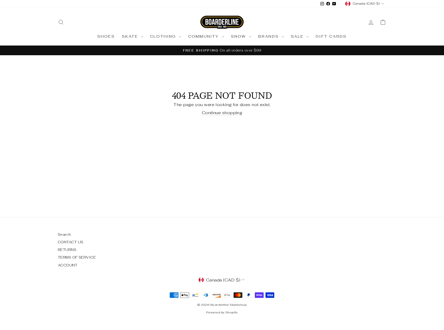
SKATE (131, 36)
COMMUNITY (204, 36)
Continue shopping (222, 112)
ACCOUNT (67, 265)
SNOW (239, 36)
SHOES (106, 36)
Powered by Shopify (222, 312)
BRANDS (269, 36)
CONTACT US (70, 242)
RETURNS (67, 250)
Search (64, 234)
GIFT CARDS (331, 36)
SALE (298, 36)
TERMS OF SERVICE (77, 257)
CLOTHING (164, 36)
